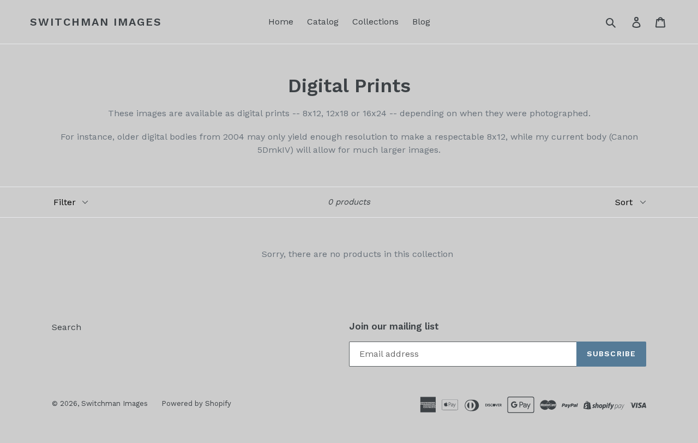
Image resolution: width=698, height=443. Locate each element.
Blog (421, 21)
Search (66, 327)
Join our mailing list (394, 326)
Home (280, 21)
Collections (375, 21)
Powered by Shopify (196, 403)
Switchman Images (96, 21)
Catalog (323, 21)
